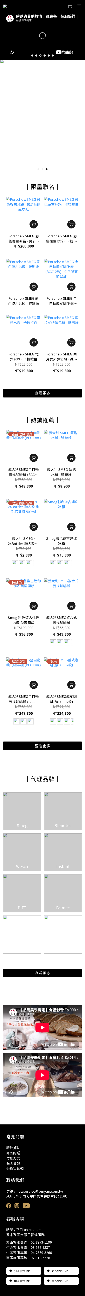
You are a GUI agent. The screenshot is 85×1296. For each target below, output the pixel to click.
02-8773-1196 (41, 1242)
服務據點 (13, 1147)
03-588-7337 (40, 1247)
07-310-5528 (40, 1257)
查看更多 (42, 973)
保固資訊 (13, 1163)
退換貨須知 (15, 1168)
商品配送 (13, 1152)
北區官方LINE (22, 1271)
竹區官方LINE (60, 1271)
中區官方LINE (22, 1281)
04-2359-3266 (41, 1252)
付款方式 (13, 1158)
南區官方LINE (60, 1281)
